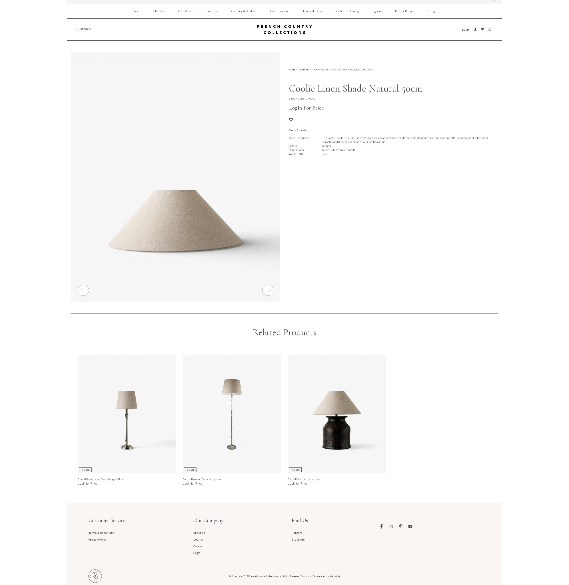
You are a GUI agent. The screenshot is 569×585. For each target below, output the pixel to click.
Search (85, 29)
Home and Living (312, 11)
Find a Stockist (298, 130)
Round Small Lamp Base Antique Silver (101, 479)
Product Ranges (404, 11)
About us (199, 533)
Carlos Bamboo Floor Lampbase (202, 479)
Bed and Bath (185, 11)
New (135, 11)
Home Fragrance (279, 11)
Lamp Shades (321, 69)
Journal (198, 539)
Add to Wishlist (291, 119)
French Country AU (95, 576)
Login (466, 29)
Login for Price (87, 483)
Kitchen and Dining (347, 11)
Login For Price (306, 107)
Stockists (298, 539)
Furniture (212, 11)
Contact (297, 533)
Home (292, 69)
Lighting (377, 11)
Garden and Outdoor (243, 11)
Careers (198, 546)
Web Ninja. (335, 576)
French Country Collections (284, 29)
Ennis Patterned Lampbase (304, 479)
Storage (431, 11)
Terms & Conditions (101, 533)
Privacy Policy (97, 539)
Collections (158, 11)
